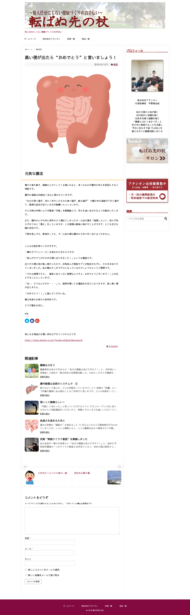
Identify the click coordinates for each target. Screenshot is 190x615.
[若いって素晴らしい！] (32, 408)
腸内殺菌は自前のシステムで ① (59, 383)
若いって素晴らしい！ (52, 402)
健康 (115, 64)
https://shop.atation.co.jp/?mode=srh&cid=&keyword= (54, 340)
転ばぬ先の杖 (98, 610)
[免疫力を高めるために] (32, 426)
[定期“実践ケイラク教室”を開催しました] (32, 445)
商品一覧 (86, 38)
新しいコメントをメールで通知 (43, 569)
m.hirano (113, 346)
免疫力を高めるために (52, 420)
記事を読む (45, 376)
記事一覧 (71, 38)
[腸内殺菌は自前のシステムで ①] (32, 389)
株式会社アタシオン (51, 38)
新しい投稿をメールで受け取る (43, 575)
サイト (28, 559)
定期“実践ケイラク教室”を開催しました (63, 439)
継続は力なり (47, 365)
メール (29, 548)
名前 (28, 538)
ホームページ (30, 38)
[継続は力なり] (32, 371)
